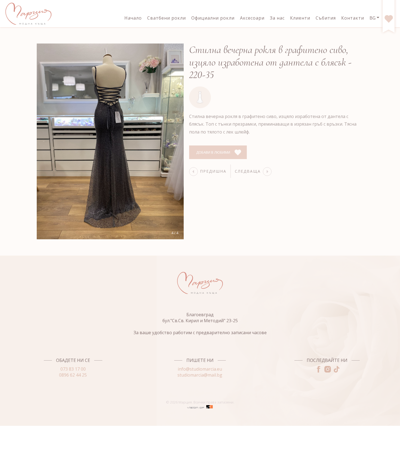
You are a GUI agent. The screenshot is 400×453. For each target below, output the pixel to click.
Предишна (213, 171)
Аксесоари (252, 18)
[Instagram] (327, 371)
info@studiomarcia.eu (200, 369)
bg (373, 18)
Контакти (352, 18)
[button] (44, 141)
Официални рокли (213, 18)
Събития (326, 18)
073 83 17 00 (73, 369)
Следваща (248, 171)
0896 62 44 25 (73, 375)
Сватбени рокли (166, 18)
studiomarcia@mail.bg (199, 375)
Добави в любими (213, 152)
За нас (277, 18)
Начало (133, 18)
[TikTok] (336, 371)
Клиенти (300, 18)
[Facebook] (318, 371)
